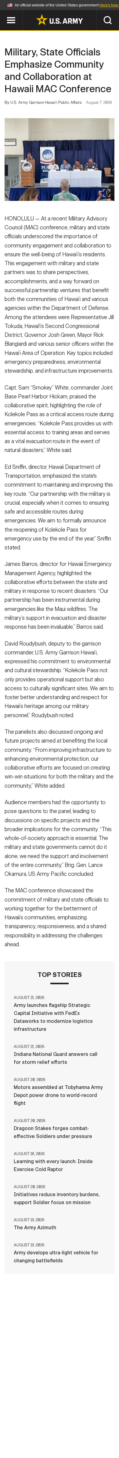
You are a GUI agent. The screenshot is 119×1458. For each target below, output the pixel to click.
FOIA (101, 1431)
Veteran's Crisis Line (78, 1439)
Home (27, 1422)
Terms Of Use (27, 1431)
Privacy (89, 1422)
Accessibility (69, 1431)
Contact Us (56, 1422)
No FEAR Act (29, 1439)
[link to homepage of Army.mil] (59, 20)
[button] (3, 13)
